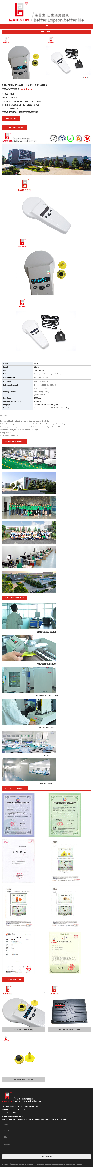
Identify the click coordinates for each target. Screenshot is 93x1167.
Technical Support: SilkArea (71, 1164)
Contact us (11, 118)
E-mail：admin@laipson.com (12, 1116)
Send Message (46, 1156)
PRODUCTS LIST (46, 32)
